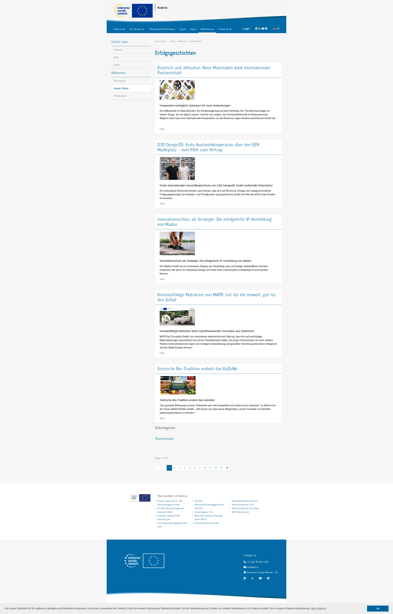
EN (278, 28)
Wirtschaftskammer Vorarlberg (245, 508)
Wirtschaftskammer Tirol (242, 504)
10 (215, 467)
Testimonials (164, 438)
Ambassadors (120, 95)
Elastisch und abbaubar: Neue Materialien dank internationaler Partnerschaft (214, 70)
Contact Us (223, 29)
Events (183, 29)
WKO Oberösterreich (240, 512)
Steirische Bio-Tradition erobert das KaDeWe (197, 368)
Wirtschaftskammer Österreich (245, 501)
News (193, 29)
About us (118, 29)
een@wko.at (252, 567)
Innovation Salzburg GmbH (168, 515)
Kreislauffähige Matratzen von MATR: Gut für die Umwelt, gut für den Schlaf (216, 297)
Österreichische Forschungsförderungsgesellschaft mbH (172, 523)
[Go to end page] (227, 468)
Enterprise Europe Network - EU (262, 572)
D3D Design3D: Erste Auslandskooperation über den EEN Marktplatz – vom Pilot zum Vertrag (208, 147)
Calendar (118, 49)
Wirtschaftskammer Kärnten (207, 523)
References (206, 29)
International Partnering (160, 29)
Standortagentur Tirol (204, 512)
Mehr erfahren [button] (318, 608)
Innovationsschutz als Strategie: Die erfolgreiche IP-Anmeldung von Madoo (214, 221)
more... (163, 128)
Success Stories (121, 88)
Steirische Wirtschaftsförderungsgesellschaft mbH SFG (209, 505)
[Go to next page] (221, 468)
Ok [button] (377, 608)
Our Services (136, 29)
